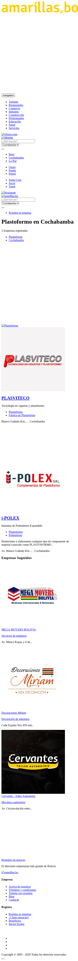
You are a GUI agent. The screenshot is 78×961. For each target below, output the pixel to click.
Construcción (16, 114)
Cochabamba (16, 157)
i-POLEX (10, 518)
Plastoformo (15, 236)
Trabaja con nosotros (20, 893)
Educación (15, 121)
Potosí (12, 173)
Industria (14, 111)
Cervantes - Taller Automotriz (18, 796)
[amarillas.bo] (9, 872)
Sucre (12, 183)
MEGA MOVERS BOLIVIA (18, 629)
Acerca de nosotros (20, 886)
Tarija (12, 186)
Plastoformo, (16, 412)
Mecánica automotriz (13, 802)
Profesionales (16, 118)
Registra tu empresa (20, 212)
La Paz (13, 160)
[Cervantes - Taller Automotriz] (33, 792)
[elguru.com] (9, 134)
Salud (12, 124)
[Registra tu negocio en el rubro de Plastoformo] (9, 325)
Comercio (14, 108)
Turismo (13, 101)
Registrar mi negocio (13, 860)
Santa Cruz (15, 179)
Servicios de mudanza (13, 635)
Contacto (14, 899)
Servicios (14, 128)
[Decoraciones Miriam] (33, 709)
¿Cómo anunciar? (19, 917)
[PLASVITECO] (33, 390)
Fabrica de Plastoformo (22, 415)
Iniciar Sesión (16, 924)
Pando (12, 170)
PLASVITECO (15, 398)
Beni (11, 154)
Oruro (12, 167)
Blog (11, 896)
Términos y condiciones (22, 889)
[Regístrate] (39, 192)
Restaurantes (16, 105)
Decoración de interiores (15, 719)
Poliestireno (15, 535)
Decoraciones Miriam (13, 712)
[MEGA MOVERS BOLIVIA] (33, 626)
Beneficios (15, 920)
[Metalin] (7, 137)
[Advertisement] (39, 53)
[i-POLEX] (33, 510)
